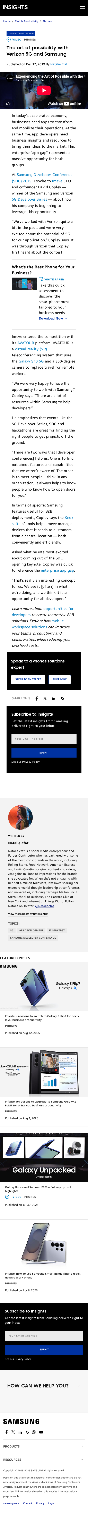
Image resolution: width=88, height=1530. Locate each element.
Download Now (51, 318)
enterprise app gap (57, 570)
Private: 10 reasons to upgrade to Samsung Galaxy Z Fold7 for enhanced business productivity (40, 1104)
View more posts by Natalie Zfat (28, 914)
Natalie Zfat (58, 64)
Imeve (57, 181)
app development (31, 930)
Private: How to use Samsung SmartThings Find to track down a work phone (42, 1276)
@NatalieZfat (44, 906)
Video (16, 39)
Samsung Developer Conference (33, 937)
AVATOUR (25, 343)
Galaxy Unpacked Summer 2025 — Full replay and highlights (38, 1189)
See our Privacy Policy (25, 761)
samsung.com (11, 1503)
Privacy (40, 1503)
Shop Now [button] (60, 679)
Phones (47, 21)
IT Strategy (57, 930)
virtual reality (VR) (31, 349)
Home (6, 21)
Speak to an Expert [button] (28, 679)
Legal (51, 1503)
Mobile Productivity (26, 21)
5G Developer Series (29, 199)
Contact (27, 1503)
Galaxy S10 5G (31, 361)
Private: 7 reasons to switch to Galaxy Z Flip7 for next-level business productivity (42, 1018)
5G (12, 930)
